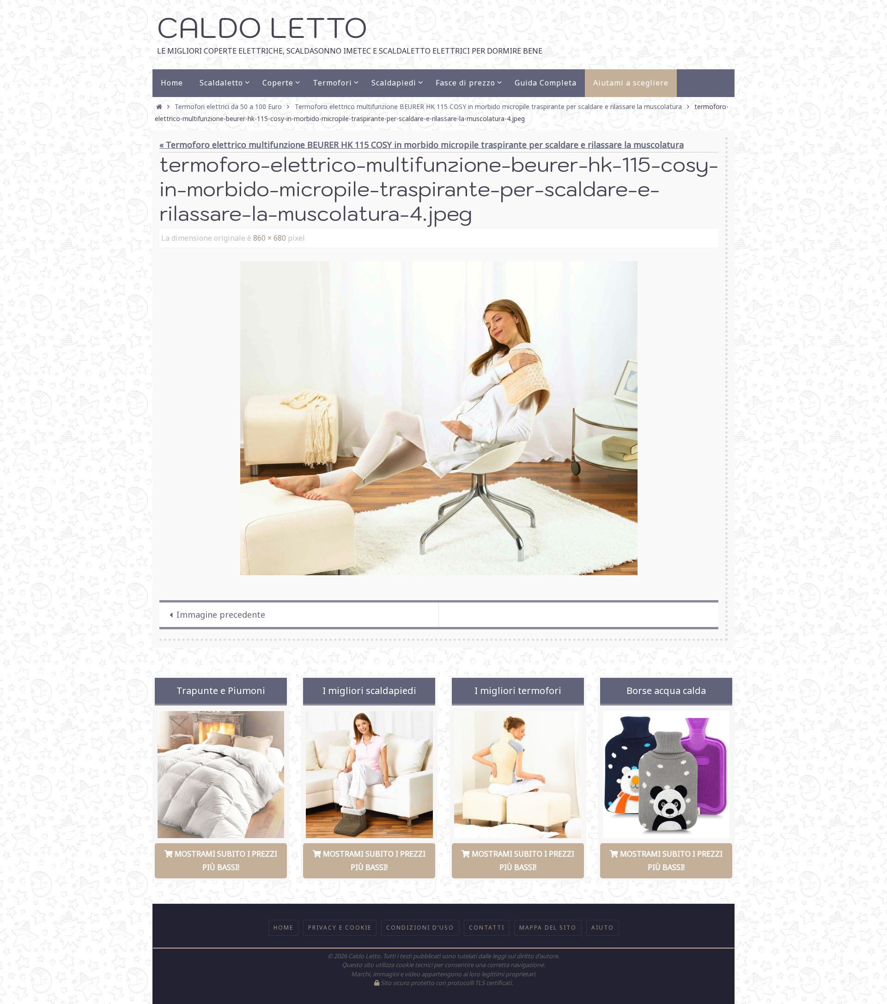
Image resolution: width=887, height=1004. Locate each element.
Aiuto (602, 927)
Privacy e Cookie (339, 927)
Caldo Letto (262, 27)
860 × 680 (269, 238)
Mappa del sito (548, 927)
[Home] (159, 106)
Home (283, 927)
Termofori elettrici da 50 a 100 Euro (228, 106)
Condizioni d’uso (420, 927)
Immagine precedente (220, 614)
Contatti (486, 927)
